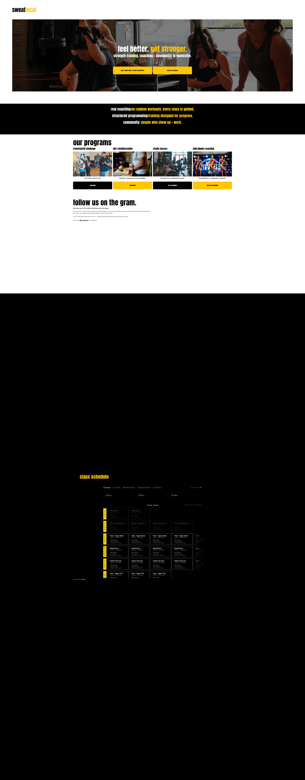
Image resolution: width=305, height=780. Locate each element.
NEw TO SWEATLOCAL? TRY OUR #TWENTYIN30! (132, 70)
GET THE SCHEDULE (172, 185)
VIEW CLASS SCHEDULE (172, 70)
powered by (79, 579)
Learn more (93, 185)
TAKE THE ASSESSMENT (212, 185)
